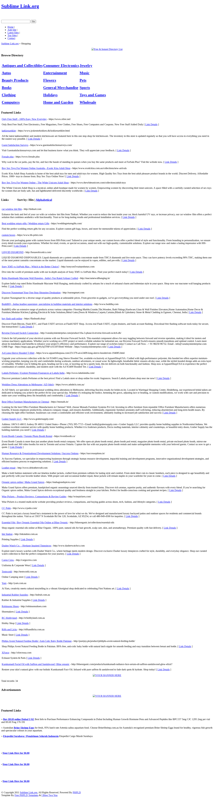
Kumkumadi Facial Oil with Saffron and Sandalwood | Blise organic (35, 664)
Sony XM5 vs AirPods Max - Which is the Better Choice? (30, 266)
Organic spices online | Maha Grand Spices (23, 482)
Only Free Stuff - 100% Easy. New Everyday (24, 119)
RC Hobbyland (9, 618)
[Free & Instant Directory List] (107, 49)
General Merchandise (60, 88)
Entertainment (55, 73)
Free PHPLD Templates (26, 795)
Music (84, 73)
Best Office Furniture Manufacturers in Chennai (25, 401)
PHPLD (77, 792)
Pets (83, 80)
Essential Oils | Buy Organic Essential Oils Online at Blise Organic (35, 522)
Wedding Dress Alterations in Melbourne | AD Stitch (28, 384)
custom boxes (8, 235)
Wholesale (88, 102)
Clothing (9, 95)
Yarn (4, 583)
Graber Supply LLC (12, 419)
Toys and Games (93, 95)
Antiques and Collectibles (22, 66)
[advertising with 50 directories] (107, 675)
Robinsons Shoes (10, 606)
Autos (6, 73)
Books (6, 88)
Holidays (50, 95)
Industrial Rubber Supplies (15, 594)
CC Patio (6, 508)
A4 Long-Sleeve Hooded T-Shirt (18, 353)
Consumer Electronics (61, 66)
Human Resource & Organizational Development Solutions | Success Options (40, 453)
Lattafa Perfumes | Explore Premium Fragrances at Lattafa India (33, 373)
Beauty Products (15, 80)
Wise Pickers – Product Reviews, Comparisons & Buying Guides (34, 496)
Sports (85, 88)
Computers (11, 102)
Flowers (49, 80)
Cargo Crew (8, 560)
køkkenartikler (9, 130)
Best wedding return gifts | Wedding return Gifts (25, 223)
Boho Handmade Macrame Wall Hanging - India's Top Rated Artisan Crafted (40, 278)
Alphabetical (44, 199)
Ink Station (7, 534)
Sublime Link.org (20, 6)
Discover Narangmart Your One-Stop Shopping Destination (31, 292)
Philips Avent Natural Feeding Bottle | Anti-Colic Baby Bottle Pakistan (37, 641)
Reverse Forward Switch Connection (20, 333)
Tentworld (7, 571)
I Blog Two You (49, 795)
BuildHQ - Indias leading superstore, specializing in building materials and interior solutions (47, 304)
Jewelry (86, 66)
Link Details (151, 124)
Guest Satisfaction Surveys (15, 145)
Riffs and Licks (9, 629)
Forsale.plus (8, 156)
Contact (11, 38)
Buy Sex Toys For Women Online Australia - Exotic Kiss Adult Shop (36, 168)
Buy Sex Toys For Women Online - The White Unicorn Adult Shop (35, 182)
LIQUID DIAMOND (12, 252)
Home (11, 27)
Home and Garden (58, 102)
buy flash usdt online (12, 318)
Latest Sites (13, 32)
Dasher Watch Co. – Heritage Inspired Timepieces (26, 545)
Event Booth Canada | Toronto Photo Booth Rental (27, 436)
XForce (5, 652)
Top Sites (12, 35)
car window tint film (12, 209)
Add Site (12, 29)
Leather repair (9, 467)
